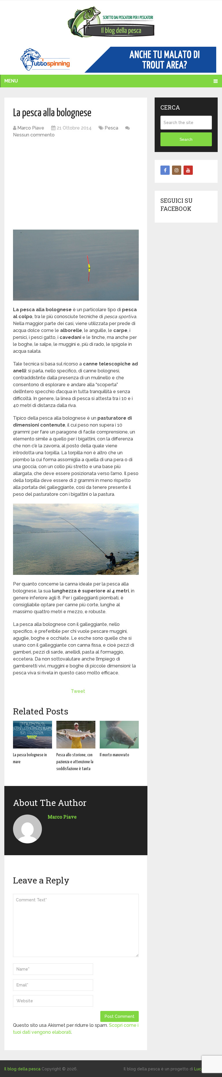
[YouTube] (188, 170)
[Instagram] (176, 170)
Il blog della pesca (22, 1069)
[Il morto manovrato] (119, 734)
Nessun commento (34, 135)
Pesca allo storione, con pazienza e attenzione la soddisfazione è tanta (74, 762)
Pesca (111, 128)
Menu (11, 81)
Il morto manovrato (114, 755)
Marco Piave (30, 128)
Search (186, 139)
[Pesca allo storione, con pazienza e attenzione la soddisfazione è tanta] (75, 734)
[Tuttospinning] (111, 71)
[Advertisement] (76, 184)
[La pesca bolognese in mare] (32, 734)
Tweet (78, 691)
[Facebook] (165, 170)
